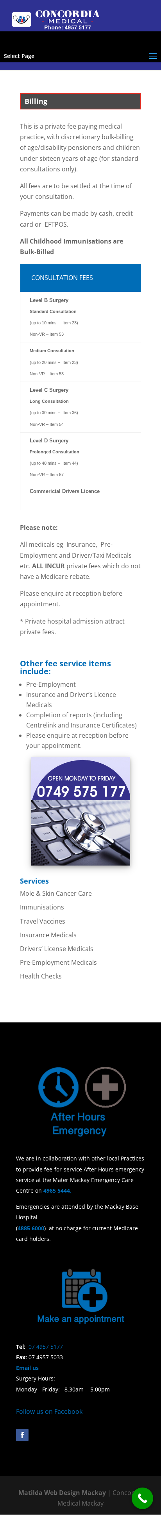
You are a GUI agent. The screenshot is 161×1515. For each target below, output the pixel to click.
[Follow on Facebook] (22, 1435)
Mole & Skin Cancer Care (56, 893)
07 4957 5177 (46, 1346)
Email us (27, 1367)
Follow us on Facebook (49, 1411)
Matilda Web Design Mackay (62, 1492)
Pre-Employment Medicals (58, 962)
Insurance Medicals (48, 935)
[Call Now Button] (142, 1498)
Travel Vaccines (42, 921)
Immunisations (42, 907)
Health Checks (41, 976)
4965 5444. (59, 1190)
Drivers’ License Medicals (56, 948)
